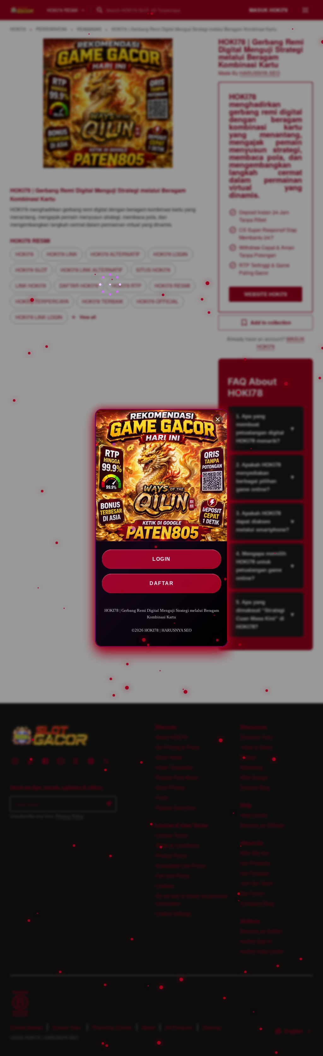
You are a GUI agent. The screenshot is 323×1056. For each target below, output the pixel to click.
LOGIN (161, 559)
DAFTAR (161, 583)
